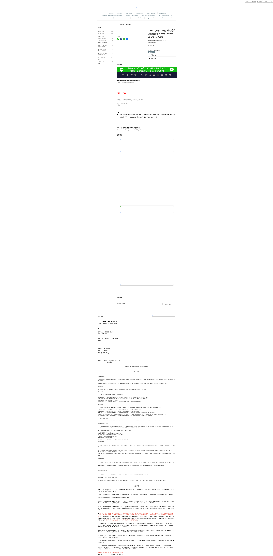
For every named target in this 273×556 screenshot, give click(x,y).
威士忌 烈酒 (112, 18)
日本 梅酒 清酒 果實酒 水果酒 (165, 15)
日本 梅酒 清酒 (102, 57)
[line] (118, 39)
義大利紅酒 (111, 13)
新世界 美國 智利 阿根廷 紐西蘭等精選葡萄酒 (112, 15)
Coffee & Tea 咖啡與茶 (137, 18)
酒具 (99, 59)
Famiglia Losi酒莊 (150, 18)
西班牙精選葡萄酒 (151, 13)
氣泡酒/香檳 (101, 31)
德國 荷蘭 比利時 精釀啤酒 (132, 15)
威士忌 (103, 18)
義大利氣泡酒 (129, 13)
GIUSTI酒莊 (160, 18)
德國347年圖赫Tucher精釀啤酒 (102, 50)
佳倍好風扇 (169, 18)
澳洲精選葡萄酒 (139, 13)
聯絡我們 (151, 52)
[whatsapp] (124, 39)
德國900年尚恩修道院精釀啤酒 (148, 15)
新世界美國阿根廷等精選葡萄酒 (102, 46)
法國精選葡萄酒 (162, 13)
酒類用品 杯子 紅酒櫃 (123, 18)
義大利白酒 (119, 13)
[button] (162, 55)
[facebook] (121, 39)
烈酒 (99, 64)
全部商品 (121, 24)
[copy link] (127, 39)
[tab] (162, 55)
